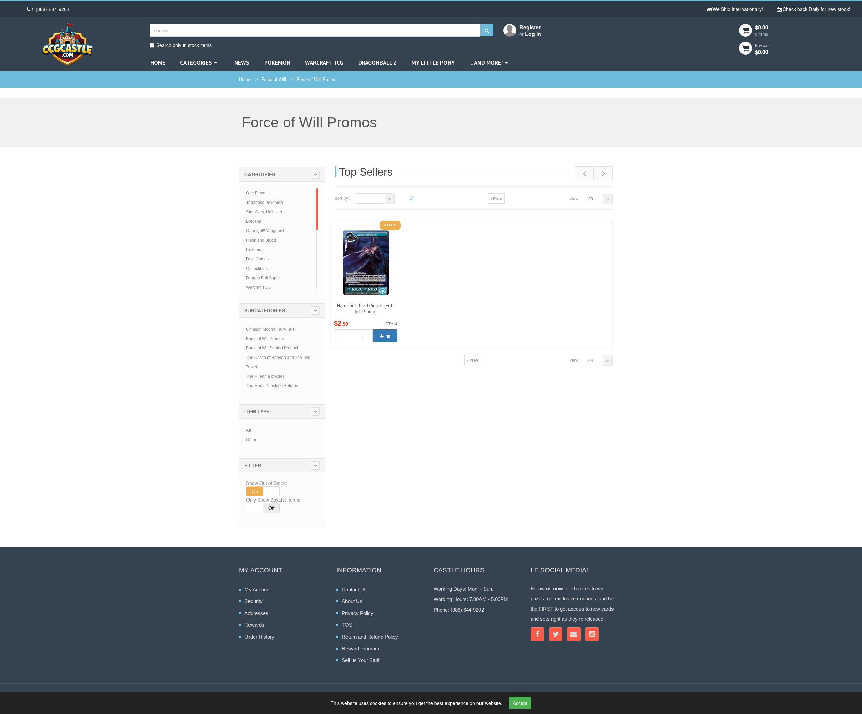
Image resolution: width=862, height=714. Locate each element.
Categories (196, 62)
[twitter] (555, 634)
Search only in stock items (184, 45)
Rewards (254, 625)
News (242, 62)
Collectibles (257, 268)
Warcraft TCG (324, 62)
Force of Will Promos (317, 79)
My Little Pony (433, 62)
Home (157, 62)
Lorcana (253, 221)
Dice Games (257, 259)
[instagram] (592, 634)
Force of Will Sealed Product (272, 348)
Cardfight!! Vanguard (265, 230)
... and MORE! (486, 62)
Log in (533, 34)
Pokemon (277, 62)
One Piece (255, 193)
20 (590, 198)
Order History (259, 637)
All (248, 430)
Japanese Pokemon (264, 202)
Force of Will (273, 79)
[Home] (67, 44)
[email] (574, 634)
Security (253, 601)
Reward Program (360, 648)
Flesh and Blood (261, 240)
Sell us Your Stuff (360, 660)
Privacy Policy (357, 613)
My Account (257, 589)
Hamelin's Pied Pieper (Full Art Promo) (365, 308)
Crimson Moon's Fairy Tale (270, 329)
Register (530, 27)
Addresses (256, 613)
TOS (347, 625)
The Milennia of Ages (265, 376)
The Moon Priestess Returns (272, 385)
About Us (352, 601)
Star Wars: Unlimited (265, 212)
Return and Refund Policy (370, 637)
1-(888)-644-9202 (50, 9)
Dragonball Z (377, 62)
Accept (520, 703)
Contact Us (354, 589)
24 (590, 360)
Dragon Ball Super (263, 278)
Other (251, 439)
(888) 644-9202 (467, 610)
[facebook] (537, 634)
